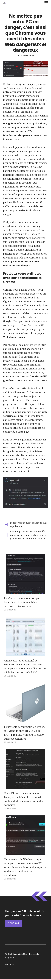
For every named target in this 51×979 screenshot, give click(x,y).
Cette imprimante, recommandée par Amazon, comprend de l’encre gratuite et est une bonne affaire (28, 535)
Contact (13, 923)
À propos (9, 964)
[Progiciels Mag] (4, 2)
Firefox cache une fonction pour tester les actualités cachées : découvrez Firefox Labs (23, 602)
